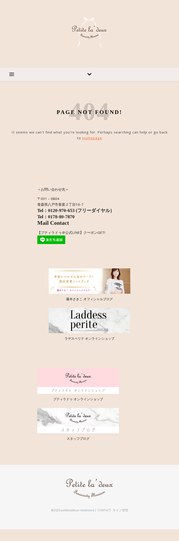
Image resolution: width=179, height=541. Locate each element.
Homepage (92, 138)
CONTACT (104, 510)
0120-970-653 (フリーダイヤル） (81, 210)
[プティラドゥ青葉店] (89, 33)
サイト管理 (120, 510)
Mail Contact (53, 223)
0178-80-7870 (61, 216)
